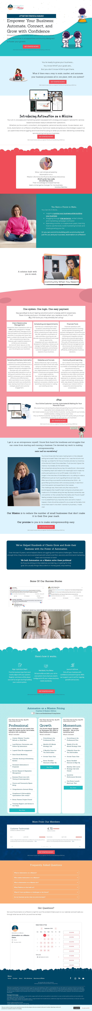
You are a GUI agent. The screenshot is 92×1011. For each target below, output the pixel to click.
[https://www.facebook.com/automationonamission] (70, 978)
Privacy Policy (55, 983)
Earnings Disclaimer (38, 983)
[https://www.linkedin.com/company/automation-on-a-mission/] (79, 978)
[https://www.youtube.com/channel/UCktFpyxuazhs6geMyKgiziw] (83, 978)
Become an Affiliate (39, 978)
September (47, 928)
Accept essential (85, 1008)
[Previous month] (41, 928)
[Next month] (55, 928)
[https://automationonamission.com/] (16, 7)
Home (9, 978)
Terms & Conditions (47, 983)
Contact (15, 978)
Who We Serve (28, 978)
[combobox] (48, 957)
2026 (51, 928)
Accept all (76, 1008)
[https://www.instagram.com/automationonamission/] (75, 978)
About (20, 978)
